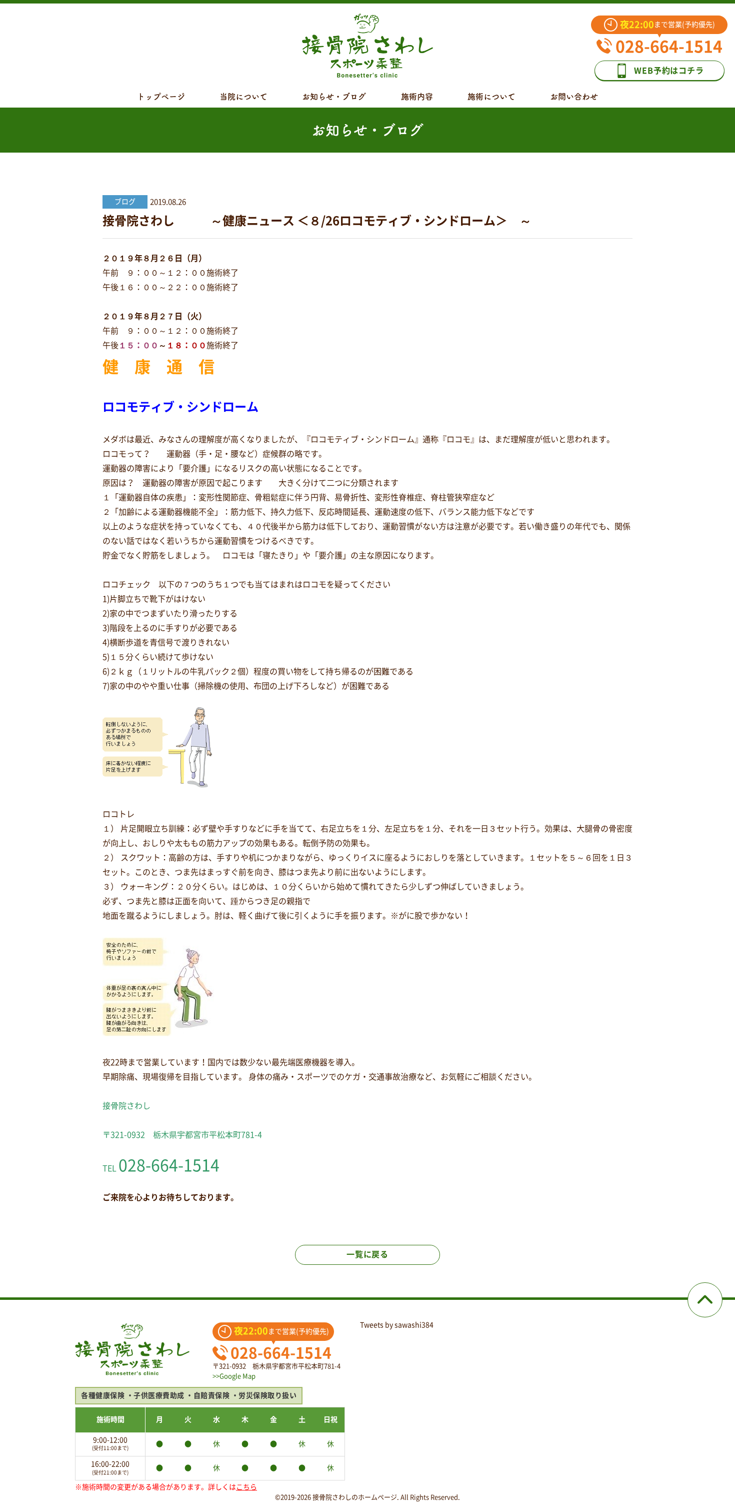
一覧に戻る (367, 1254)
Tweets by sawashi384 (397, 1324)
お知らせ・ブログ (334, 97)
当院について (244, 97)
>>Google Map (234, 1376)
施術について (492, 97)
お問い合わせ (574, 97)
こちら (246, 1486)
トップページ (161, 97)
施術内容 (417, 97)
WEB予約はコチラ (669, 71)
